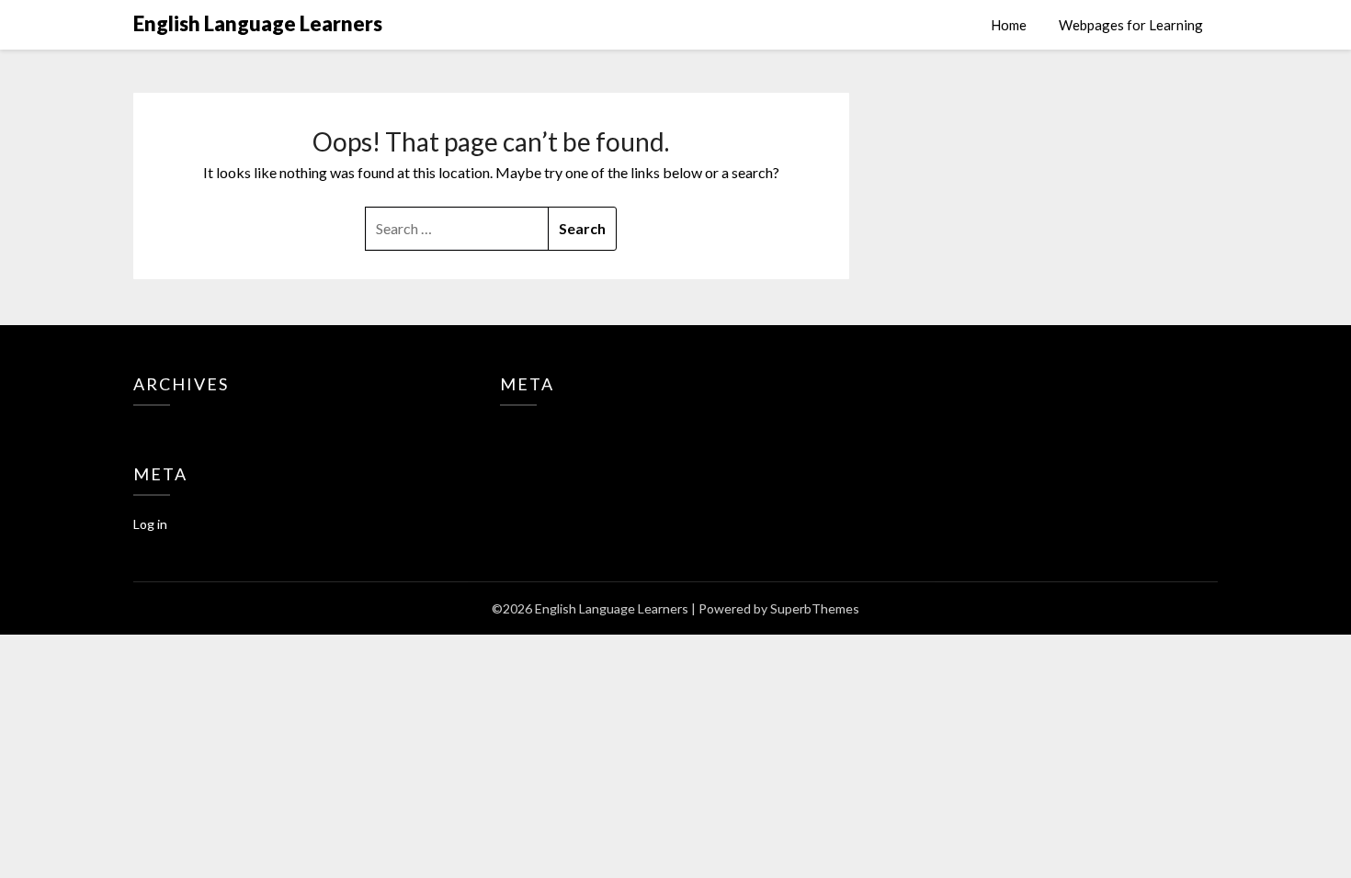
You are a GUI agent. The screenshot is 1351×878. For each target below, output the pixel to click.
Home (1009, 25)
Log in (150, 524)
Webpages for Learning (1131, 25)
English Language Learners (257, 23)
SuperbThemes (814, 608)
